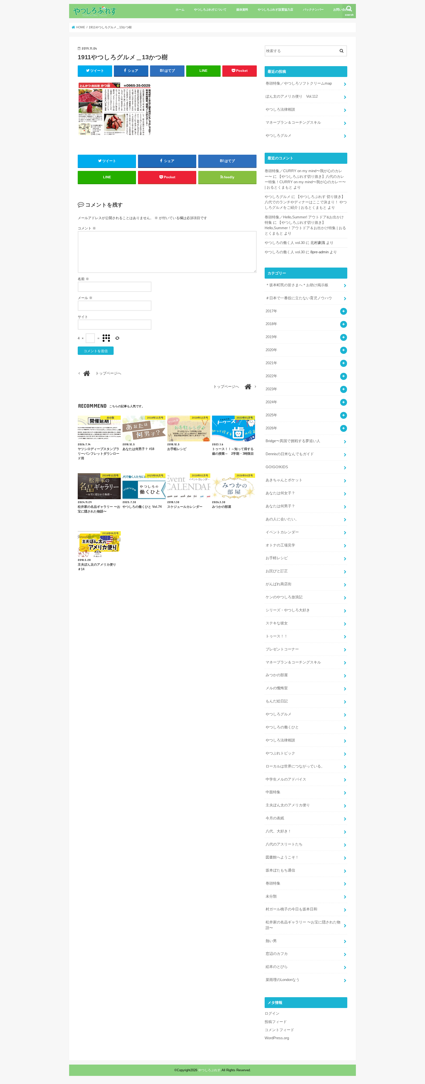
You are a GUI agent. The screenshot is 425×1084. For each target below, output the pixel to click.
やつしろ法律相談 (280, 109)
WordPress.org (277, 1038)
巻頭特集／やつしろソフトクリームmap (299, 83)
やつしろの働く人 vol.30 (285, 243)
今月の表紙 (275, 818)
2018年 (271, 324)
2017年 (271, 311)
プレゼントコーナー (282, 649)
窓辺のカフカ (277, 954)
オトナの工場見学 (280, 545)
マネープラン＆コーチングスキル (293, 122)
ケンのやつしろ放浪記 (284, 597)
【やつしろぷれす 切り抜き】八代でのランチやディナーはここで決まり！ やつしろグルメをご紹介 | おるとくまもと (306, 202)
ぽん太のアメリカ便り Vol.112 (292, 96)
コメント (87, 228)
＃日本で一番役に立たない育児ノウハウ (299, 298)
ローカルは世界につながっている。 (295, 766)
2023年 (271, 389)
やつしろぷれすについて (210, 9)
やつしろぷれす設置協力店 (275, 9)
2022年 (271, 376)
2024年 (271, 402)
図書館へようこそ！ (282, 857)
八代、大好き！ (278, 831)
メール (85, 298)
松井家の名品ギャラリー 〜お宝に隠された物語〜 (303, 925)
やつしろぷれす (209, 1070)
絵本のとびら (277, 967)
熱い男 (271, 941)
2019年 (271, 337)
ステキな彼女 (277, 623)
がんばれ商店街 (278, 584)
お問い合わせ (342, 9)
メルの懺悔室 (277, 688)
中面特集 (273, 792)
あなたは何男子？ (280, 506)
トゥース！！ (277, 636)
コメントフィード (279, 1030)
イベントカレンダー (282, 532)
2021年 (271, 363)
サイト (83, 317)
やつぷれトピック (280, 753)
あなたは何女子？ (280, 493)
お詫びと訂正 (277, 571)
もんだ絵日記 (277, 701)
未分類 (271, 896)
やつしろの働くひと (282, 727)
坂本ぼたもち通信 (280, 870)
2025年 (271, 415)
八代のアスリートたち (284, 844)
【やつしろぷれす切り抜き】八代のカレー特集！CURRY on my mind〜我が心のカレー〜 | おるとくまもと (305, 182)
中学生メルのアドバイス (286, 779)
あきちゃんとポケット (284, 480)
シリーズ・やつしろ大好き (288, 610)
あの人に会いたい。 (282, 519)
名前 (83, 279)
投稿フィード (276, 1022)
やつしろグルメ (278, 135)
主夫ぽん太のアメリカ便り (288, 805)
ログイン (272, 1013)
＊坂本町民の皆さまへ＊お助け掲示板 (297, 285)
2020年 (271, 350)
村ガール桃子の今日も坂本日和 (291, 909)
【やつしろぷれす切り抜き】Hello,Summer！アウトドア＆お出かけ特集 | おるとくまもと (305, 228)
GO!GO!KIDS (277, 467)
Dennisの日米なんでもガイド (290, 454)
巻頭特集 (273, 883)
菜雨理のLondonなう (283, 980)
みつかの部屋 (277, 675)
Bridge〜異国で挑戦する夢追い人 (293, 441)
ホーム (180, 9)
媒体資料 (242, 9)
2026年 (271, 428)
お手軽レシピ (277, 558)
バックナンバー (313, 9)
